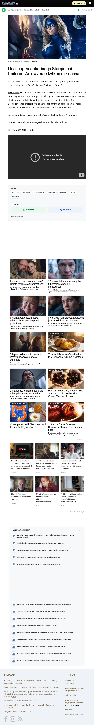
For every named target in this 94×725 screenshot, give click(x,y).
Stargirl (31, 85)
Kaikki (80, 530)
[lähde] (58, 85)
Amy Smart (71, 115)
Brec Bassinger (39, 192)
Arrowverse (13, 92)
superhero (15, 197)
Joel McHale (57, 115)
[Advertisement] (47, 584)
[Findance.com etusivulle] (10, 3)
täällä (14, 697)
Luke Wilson (44, 115)
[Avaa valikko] (89, 3)
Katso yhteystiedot (72, 705)
